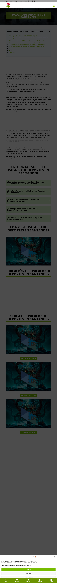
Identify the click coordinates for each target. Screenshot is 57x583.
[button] (55, 557)
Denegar (28, 573)
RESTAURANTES (28, 581)
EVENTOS (51, 581)
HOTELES (17, 581)
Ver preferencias (28, 577)
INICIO (6, 581)
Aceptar (28, 569)
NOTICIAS (40, 581)
